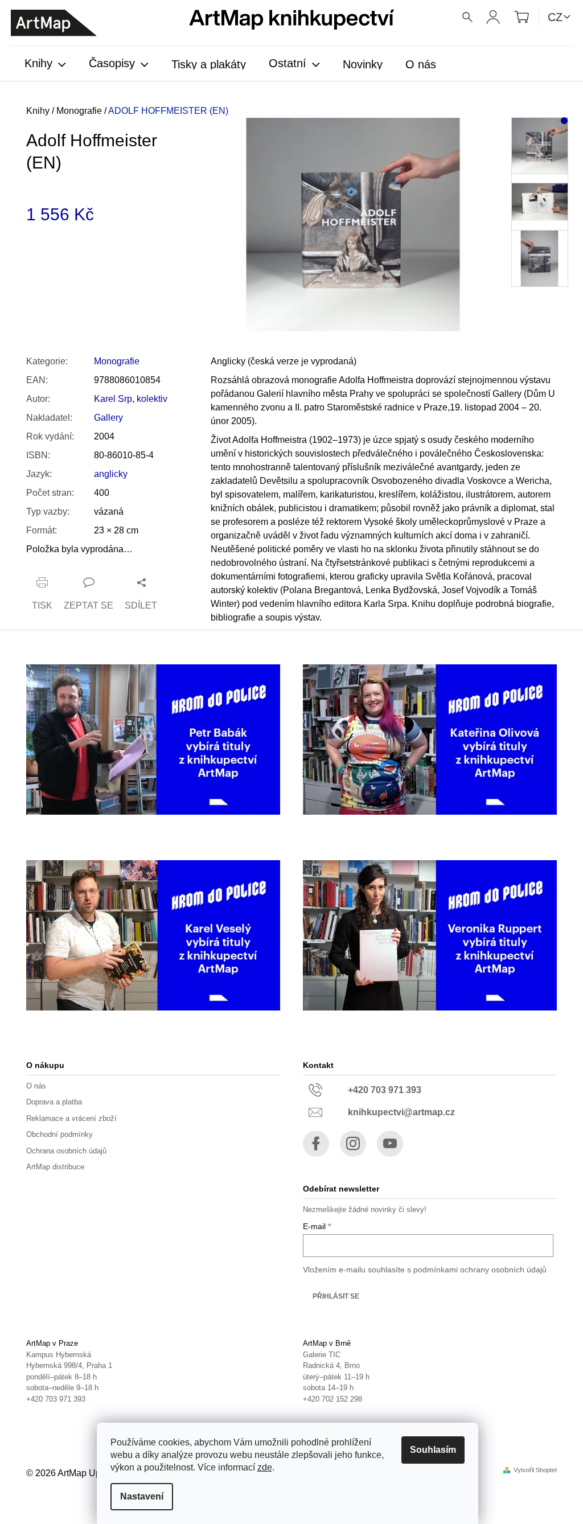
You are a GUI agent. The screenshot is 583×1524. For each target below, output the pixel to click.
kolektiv (152, 399)
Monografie (116, 361)
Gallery (108, 417)
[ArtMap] (53, 23)
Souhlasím (433, 1450)
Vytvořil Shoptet (535, 1470)
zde (264, 1467)
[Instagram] (353, 1144)
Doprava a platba (54, 1102)
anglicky (111, 474)
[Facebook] (316, 1144)
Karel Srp (113, 399)
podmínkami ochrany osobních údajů (480, 1269)
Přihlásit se (336, 1296)
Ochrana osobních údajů (66, 1151)
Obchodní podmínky (59, 1134)
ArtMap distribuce (55, 1166)
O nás (36, 1086)
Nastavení (141, 1496)
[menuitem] (45, 64)
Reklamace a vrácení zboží (71, 1118)
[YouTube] (390, 1144)
